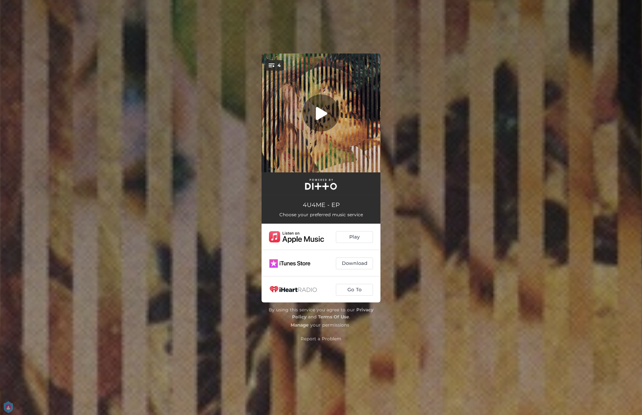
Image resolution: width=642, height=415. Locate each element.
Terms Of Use (333, 317)
